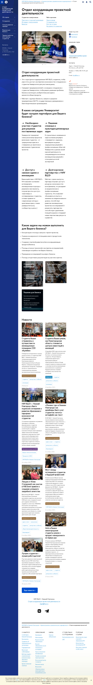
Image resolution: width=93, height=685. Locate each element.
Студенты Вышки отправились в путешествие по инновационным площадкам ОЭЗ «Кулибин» (29, 344)
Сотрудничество (51, 22)
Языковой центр (39, 664)
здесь (17, 680)
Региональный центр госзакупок (40, 661)
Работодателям (53, 264)
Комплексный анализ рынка (31, 296)
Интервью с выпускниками (30, 22)
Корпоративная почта (68, 637)
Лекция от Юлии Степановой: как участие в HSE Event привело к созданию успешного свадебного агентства (32, 486)
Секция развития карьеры (7, 25)
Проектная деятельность (31, 283)
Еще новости (29, 590)
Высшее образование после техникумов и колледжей (40, 646)
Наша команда (50, 20)
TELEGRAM (74, 37)
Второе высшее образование (39, 640)
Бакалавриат (38, 635)
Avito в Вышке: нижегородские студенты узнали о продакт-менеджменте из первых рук (55, 533)
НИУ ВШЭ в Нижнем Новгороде (30, 625)
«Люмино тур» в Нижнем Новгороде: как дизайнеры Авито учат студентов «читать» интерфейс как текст (55, 410)
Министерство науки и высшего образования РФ (81, 639)
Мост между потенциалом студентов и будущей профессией (55, 472)
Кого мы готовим (51, 24)
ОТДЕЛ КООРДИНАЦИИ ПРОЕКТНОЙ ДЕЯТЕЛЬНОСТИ (7, 9)
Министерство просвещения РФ (80, 644)
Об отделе (5, 17)
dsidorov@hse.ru (73, 57)
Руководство (25, 639)
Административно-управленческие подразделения (54, 625)
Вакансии (24, 24)
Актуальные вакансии (29, 281)
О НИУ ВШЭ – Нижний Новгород (27, 636)
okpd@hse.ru (6, 54)
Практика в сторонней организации (32, 20)
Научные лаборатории (52, 636)
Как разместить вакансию (54, 26)
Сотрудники (6, 21)
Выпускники (38, 666)
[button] (23, 47)
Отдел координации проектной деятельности (44, 601)
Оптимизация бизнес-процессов (30, 299)
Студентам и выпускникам (29, 265)
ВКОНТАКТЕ (74, 34)
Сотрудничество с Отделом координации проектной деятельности (55, 269)
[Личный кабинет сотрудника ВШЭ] (86, 2)
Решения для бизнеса (6, 30)
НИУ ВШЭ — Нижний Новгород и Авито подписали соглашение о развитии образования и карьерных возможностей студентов (32, 410)
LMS (63, 639)
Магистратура (39, 637)
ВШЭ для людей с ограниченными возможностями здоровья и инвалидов (26, 657)
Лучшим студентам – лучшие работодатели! (31, 554)
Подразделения (26, 647)
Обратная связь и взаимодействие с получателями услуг (40, 670)
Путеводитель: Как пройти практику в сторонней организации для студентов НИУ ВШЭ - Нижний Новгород (32, 273)
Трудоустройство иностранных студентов (7, 36)
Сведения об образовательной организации (26, 643)
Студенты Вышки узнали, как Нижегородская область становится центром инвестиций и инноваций (55, 343)
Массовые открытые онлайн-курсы (81, 648)
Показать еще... (28, 307)
